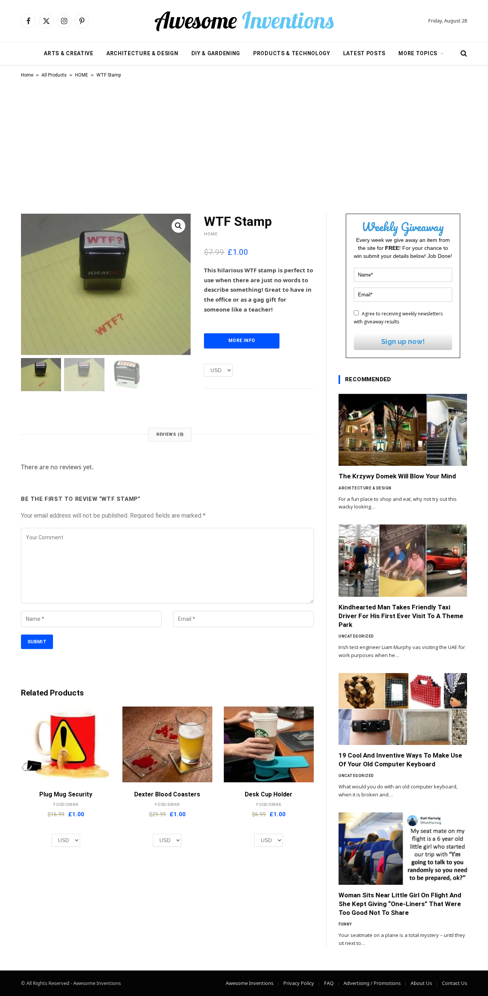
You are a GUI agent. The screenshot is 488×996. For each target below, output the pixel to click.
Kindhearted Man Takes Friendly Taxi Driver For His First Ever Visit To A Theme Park (401, 615)
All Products (54, 75)
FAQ (329, 983)
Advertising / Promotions (372, 983)
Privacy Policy (298, 983)
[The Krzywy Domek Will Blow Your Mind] (403, 430)
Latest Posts (364, 53)
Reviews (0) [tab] (170, 434)
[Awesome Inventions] (244, 21)
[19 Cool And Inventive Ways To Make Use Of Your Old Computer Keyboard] (403, 709)
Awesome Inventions (249, 983)
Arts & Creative (68, 53)
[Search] (463, 53)
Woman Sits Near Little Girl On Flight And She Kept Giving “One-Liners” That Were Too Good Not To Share (400, 903)
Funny (345, 924)
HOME (81, 75)
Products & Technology (291, 53)
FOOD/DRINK (66, 805)
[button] (178, 226)
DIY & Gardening (216, 53)
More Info (241, 340)
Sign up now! (403, 341)
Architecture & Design (142, 53)
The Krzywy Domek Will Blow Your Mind (397, 476)
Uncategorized (356, 636)
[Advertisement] (244, 144)
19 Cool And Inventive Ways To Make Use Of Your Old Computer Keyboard (400, 759)
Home (27, 75)
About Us (421, 983)
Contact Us (454, 983)
